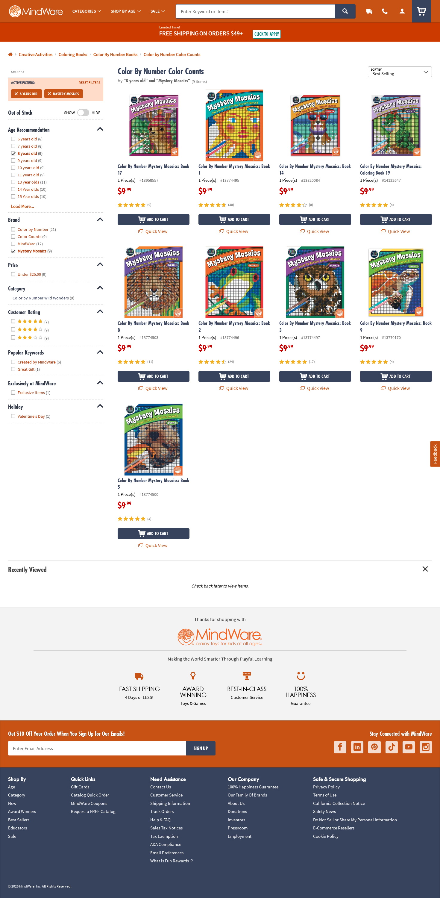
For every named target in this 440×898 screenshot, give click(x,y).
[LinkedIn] (357, 747)
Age (11, 787)
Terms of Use (324, 795)
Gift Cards (80, 787)
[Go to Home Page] (10, 54)
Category (16, 795)
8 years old (28, 93)
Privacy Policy (326, 787)
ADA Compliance (165, 844)
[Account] (402, 11)
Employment (239, 836)
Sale (12, 836)
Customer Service (166, 795)
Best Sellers (18, 820)
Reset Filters (89, 82)
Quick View (156, 231)
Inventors (236, 820)
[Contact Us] (385, 11)
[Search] (345, 11)
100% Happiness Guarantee (253, 787)
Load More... (22, 206)
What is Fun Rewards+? (171, 861)
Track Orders (162, 811)
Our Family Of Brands (247, 795)
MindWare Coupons (89, 803)
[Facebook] (340, 747)
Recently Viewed (27, 569)
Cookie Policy (326, 836)
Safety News (324, 811)
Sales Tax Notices (166, 828)
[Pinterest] (374, 747)
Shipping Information (170, 803)
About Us (236, 803)
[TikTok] (392, 747)
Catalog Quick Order (90, 795)
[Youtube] (409, 747)
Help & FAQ (160, 820)
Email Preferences (166, 852)
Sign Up (201, 748)
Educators (17, 828)
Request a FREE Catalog (93, 811)
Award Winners (22, 811)
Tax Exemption (164, 836)
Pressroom (238, 828)
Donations (237, 811)
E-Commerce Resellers (333, 828)
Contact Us (160, 787)
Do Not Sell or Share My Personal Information (355, 820)
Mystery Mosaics (65, 93)
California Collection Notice (339, 803)
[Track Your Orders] (369, 11)
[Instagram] (426, 747)
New (12, 803)
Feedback (435, 454)
